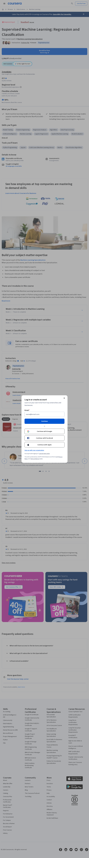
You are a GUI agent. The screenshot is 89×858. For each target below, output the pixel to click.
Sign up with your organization (34, 450)
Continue (44, 421)
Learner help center (44, 453)
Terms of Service (34, 459)
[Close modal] (64, 398)
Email (27, 410)
